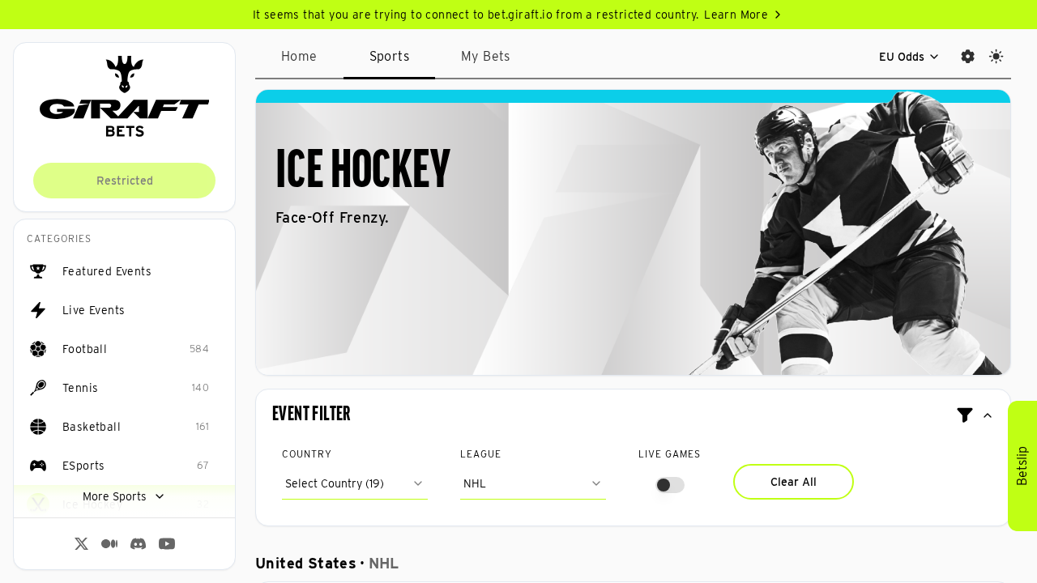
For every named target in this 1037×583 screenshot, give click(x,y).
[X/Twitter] (81, 544)
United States (305, 563)
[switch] (670, 485)
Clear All (793, 481)
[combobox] (355, 483)
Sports (389, 56)
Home (299, 56)
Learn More (736, 14)
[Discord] (138, 544)
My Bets (485, 56)
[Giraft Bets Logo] (124, 96)
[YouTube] (167, 544)
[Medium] (109, 543)
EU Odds (901, 56)
